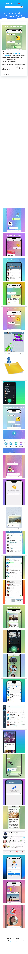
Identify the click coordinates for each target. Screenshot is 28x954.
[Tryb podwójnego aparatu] (14, 270)
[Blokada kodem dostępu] (14, 568)
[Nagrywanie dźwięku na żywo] (14, 393)
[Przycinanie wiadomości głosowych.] (14, 368)
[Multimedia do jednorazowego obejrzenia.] (14, 245)
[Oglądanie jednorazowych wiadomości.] (14, 417)
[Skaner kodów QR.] (14, 691)
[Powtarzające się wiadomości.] (14, 766)
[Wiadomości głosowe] (14, 220)
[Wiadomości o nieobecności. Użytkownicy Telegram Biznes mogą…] (14, 792)
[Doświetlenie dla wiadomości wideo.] (14, 294)
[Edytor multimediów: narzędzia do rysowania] (14, 518)
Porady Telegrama (10, 3)
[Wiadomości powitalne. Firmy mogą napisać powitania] (14, 492)
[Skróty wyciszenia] (14, 543)
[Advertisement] (14, 142)
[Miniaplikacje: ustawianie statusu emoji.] (14, 867)
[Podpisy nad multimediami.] (14, 892)
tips (8, 74)
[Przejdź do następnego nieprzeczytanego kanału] (14, 818)
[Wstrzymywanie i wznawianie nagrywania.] (14, 319)
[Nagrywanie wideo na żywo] (14, 642)
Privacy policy (14, 942)
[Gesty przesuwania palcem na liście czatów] (14, 592)
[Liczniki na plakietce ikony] (14, 843)
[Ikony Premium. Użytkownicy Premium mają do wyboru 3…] (14, 442)
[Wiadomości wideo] (14, 343)
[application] (14, 37)
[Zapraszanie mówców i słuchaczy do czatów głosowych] (14, 742)
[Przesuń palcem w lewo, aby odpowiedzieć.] (14, 467)
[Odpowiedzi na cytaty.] (14, 617)
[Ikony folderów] (14, 717)
